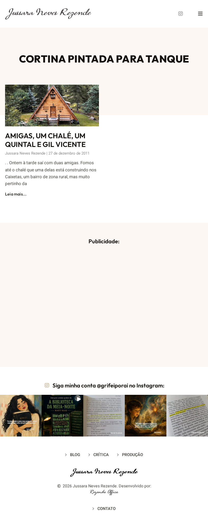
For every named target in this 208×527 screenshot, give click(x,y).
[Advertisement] (104, 301)
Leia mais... (16, 194)
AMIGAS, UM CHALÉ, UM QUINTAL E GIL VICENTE (45, 140)
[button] (21, 415)
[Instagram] (180, 13)
